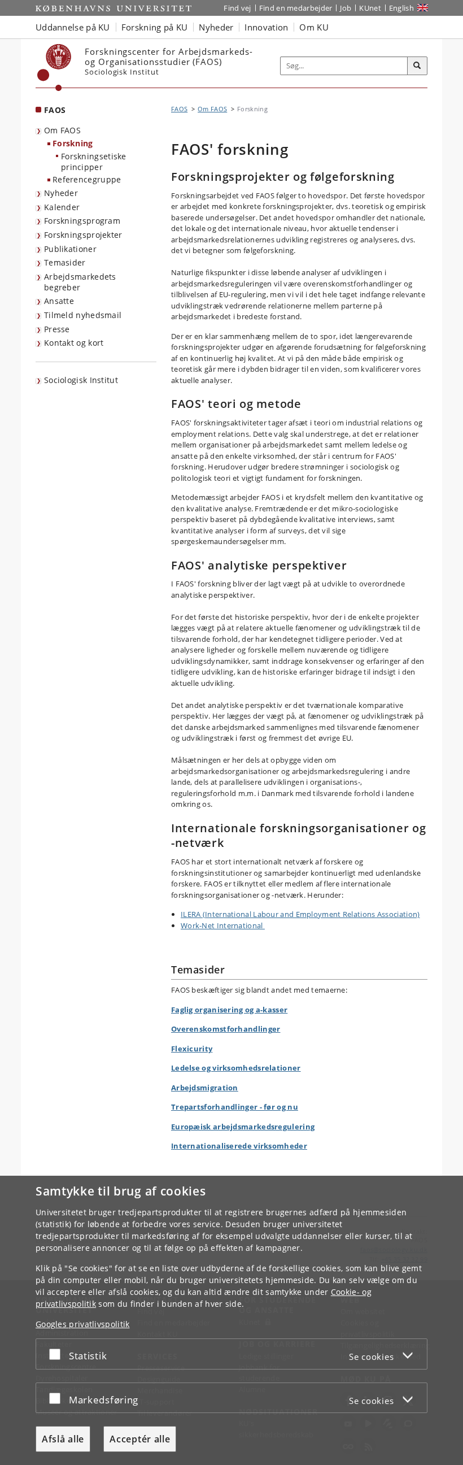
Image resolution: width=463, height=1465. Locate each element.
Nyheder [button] (216, 27)
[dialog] (231, 1320)
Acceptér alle (140, 1439)
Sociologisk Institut (81, 380)
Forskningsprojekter (83, 234)
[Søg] (417, 66)
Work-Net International (223, 925)
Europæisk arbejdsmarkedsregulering (243, 1126)
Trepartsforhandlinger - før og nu (234, 1107)
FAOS (54, 110)
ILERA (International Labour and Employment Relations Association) (300, 914)
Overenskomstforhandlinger (226, 1029)
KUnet (370, 8)
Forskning (73, 143)
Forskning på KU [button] (154, 27)
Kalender (62, 207)
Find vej (237, 8)
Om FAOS (62, 130)
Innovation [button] (266, 27)
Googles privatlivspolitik (83, 1324)
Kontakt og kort (74, 342)
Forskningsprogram (82, 220)
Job (345, 8)
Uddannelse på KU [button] (73, 27)
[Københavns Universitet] (54, 67)
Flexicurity (191, 1049)
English (401, 8)
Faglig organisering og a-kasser (229, 1010)
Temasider (65, 262)
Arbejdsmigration (204, 1088)
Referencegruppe (87, 179)
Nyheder (61, 193)
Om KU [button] (314, 27)
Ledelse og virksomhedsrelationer (236, 1068)
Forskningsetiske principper (93, 161)
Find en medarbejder (296, 8)
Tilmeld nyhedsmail (82, 315)
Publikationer (70, 249)
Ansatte (59, 300)
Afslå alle (63, 1439)
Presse (57, 329)
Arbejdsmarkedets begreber (80, 282)
